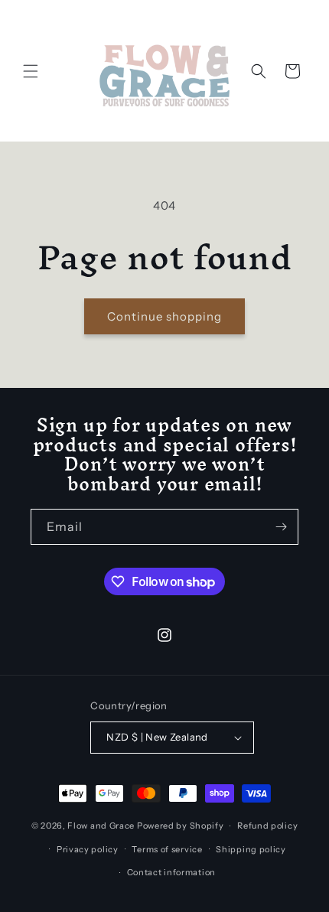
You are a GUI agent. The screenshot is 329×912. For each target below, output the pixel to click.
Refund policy (267, 825)
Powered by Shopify (180, 825)
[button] (30, 71)
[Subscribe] (281, 527)
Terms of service (167, 849)
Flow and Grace (101, 825)
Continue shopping (164, 316)
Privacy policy (88, 849)
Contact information (171, 872)
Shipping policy (251, 849)
